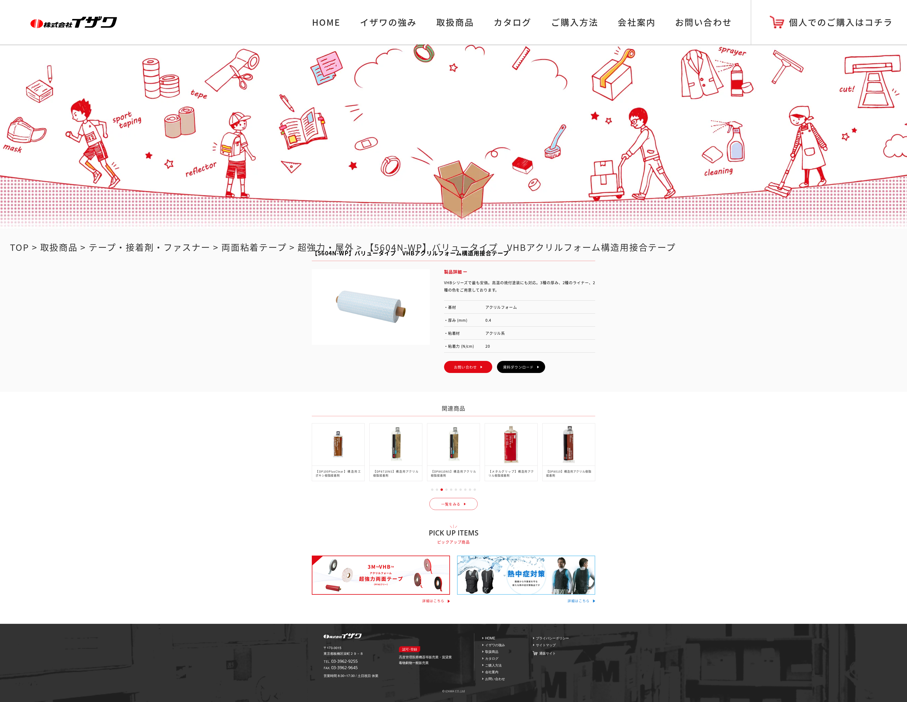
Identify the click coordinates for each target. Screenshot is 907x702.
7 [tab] (460, 489)
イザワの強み (388, 22)
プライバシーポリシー (552, 638)
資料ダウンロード (518, 366)
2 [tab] (437, 489)
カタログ (512, 22)
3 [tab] (442, 489)
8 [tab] (465, 489)
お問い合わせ (703, 22)
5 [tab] (451, 489)
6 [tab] (456, 489)
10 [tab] (475, 489)
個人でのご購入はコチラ (841, 22)
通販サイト (547, 653)
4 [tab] (446, 489)
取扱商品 (455, 22)
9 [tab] (470, 489)
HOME (326, 22)
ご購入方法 (574, 22)
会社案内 (636, 22)
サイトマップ (546, 644)
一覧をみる (450, 503)
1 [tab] (432, 489)
